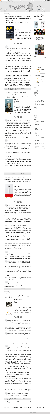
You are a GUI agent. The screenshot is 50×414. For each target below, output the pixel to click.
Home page (18, 401)
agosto (36, 94)
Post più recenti (6, 401)
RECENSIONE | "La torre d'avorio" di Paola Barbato (15, 92)
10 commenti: (18, 88)
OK (34, 412)
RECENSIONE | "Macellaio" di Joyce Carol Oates (14, 177)
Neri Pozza (12, 174)
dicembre (36, 90)
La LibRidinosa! (36, 145)
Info (31, 412)
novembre (36, 91)
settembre (36, 93)
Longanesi (14, 89)
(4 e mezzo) (42, 72)
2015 (35, 115)
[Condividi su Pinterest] (24, 88)
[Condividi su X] (22, 173)
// (42, 81)
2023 (35, 108)
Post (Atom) (8, 402)
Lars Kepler (11, 89)
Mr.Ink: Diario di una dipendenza (38, 129)
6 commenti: (18, 398)
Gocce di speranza (37, 135)
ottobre (36, 92)
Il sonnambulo (8, 89)
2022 (35, 109)
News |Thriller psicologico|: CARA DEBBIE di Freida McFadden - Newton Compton (39, 138)
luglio (35, 95)
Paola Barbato (14, 174)
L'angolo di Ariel (36, 123)
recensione (16, 89)
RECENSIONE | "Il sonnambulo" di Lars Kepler (40, 100)
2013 (35, 117)
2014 (35, 116)
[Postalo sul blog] (22, 88)
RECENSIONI (42, 69)
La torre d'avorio (9, 174)
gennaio (36, 106)
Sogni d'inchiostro (37, 134)
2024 (35, 107)
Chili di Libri (36, 132)
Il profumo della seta (37, 124)
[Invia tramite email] (21, 88)
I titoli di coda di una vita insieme (15, 399)
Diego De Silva (8, 399)
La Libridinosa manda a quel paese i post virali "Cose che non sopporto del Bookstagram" (39, 146)
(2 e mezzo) (42, 77)
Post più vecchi (29, 401)
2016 (35, 114)
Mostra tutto (44, 148)
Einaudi (11, 399)
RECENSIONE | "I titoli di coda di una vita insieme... (39, 104)
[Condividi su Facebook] (23, 88)
